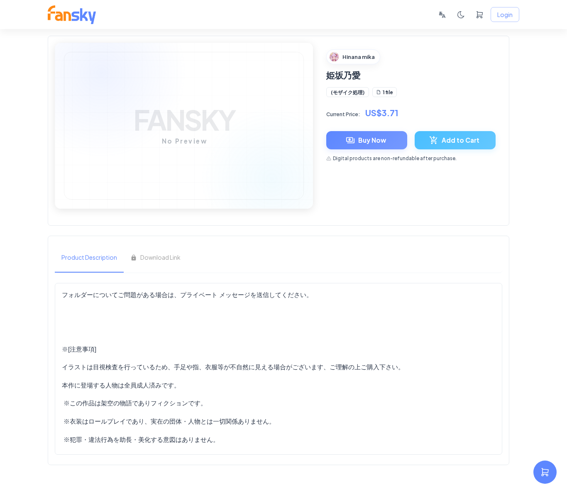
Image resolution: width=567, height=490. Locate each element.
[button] (347, 92)
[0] (479, 14)
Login (505, 14)
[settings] (545, 472)
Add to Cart (460, 140)
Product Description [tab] (89, 257)
